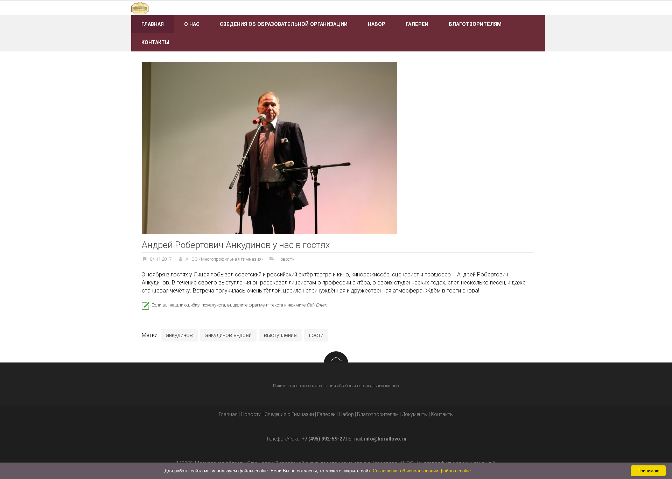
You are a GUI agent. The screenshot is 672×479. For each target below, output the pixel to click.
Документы (415, 414)
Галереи (417, 24)
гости (316, 335)
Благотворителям (475, 24)
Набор (376, 24)
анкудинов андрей (228, 335)
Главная (152, 24)
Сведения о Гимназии (289, 414)
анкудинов (179, 335)
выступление (280, 335)
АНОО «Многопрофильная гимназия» (225, 259)
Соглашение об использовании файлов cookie (422, 470)
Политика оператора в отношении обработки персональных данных (336, 385)
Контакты (155, 42)
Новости (286, 259)
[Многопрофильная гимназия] (196, 7)
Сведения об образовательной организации (284, 24)
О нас (192, 24)
